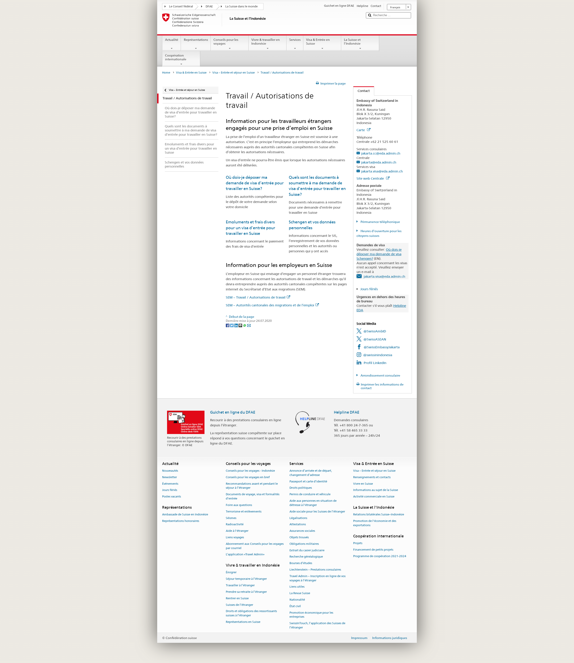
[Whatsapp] (245, 325)
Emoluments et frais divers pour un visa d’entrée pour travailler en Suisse (250, 228)
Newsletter (169, 477)
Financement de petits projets (373, 549)
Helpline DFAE (346, 412)
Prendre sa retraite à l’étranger (246, 591)
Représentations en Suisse (243, 622)
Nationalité (297, 599)
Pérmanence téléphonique (380, 222)
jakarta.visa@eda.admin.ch (382, 171)
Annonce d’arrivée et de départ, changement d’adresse (310, 473)
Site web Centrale (371, 178)
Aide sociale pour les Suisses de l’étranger (317, 511)
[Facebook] (228, 325)
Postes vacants (171, 496)
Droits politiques (300, 488)
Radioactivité (235, 524)
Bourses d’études (300, 563)
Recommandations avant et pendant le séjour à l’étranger (252, 486)
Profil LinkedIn (375, 363)
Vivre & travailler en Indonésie (265, 41)
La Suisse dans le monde (241, 6)
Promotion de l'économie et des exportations (374, 523)
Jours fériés (369, 289)
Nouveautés (170, 470)
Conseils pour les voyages (225, 41)
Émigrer (231, 572)
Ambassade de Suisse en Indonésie (185, 514)
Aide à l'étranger (237, 530)
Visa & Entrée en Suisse (318, 41)
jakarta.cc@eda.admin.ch (380, 153)
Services (295, 39)
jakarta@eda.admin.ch (378, 162)
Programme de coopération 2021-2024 (379, 556)
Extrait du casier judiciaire (306, 550)
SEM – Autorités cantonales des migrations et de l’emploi (270, 305)
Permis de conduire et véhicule (309, 494)
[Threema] (241, 325)
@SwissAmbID (374, 331)
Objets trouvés (299, 537)
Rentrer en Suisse (237, 598)
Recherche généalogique (306, 556)
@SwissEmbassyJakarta (382, 347)
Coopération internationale (175, 57)
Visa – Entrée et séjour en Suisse (233, 72)
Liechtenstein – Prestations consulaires (315, 569)
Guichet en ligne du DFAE (232, 412)
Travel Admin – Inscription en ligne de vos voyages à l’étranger (317, 578)
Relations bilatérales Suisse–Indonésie (378, 514)
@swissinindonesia (377, 355)
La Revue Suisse (299, 593)
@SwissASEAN (374, 339)
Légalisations (298, 518)
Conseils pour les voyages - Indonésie (250, 470)
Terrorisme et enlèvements (243, 511)
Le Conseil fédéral (181, 6)
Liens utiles (296, 587)
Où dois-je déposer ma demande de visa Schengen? (379, 254)
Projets (357, 543)
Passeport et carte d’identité (308, 481)
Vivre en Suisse (363, 483)
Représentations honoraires (180, 521)
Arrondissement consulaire (380, 375)
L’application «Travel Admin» (245, 554)
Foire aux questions (239, 505)
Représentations (196, 39)
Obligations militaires (304, 543)
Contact (361, 91)
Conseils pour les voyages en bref (248, 477)
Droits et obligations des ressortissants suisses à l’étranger (251, 613)
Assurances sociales (302, 530)
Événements (170, 483)
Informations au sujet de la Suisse (375, 490)
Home (166, 72)
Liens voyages (235, 537)
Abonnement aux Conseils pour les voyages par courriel (255, 546)
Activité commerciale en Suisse (373, 496)
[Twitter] (232, 325)
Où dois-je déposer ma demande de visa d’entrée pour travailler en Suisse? (255, 183)
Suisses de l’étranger (239, 604)
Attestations (297, 524)
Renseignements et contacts (372, 477)
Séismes (231, 518)
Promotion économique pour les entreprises (311, 615)
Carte (361, 130)
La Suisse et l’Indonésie (352, 41)
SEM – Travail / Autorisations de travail (255, 297)
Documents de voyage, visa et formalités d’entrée (252, 496)
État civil (295, 606)
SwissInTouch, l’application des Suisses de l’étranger (317, 625)
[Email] (249, 325)
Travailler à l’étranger (240, 585)
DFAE (209, 6)
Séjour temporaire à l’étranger (246, 579)
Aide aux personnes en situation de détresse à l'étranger (313, 503)
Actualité (171, 39)
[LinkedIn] (236, 325)
